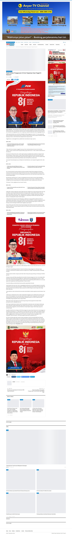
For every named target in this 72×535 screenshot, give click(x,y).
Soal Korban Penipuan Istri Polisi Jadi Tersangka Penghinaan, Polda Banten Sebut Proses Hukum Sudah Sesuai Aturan (15, 145)
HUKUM (46, 44)
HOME (22, 44)
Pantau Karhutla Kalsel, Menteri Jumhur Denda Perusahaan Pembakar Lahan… (58, 121)
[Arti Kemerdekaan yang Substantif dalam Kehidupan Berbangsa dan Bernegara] (20, 479)
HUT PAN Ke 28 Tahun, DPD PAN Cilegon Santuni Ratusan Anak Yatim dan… (59, 132)
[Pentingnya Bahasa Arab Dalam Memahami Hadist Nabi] (51, 503)
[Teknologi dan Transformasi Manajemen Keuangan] (36, 447)
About (16, 42)
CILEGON (21, 399)
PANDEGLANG (50, 99)
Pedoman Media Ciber (35, 42)
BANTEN (26, 44)
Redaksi (22, 42)
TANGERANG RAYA (9, 71)
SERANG (9, 399)
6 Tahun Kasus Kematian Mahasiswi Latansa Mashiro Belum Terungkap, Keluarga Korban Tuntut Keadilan (16, 167)
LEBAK (34, 399)
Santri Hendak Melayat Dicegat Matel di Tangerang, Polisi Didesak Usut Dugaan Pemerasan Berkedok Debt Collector (16, 213)
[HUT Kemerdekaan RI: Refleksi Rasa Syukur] (51, 479)
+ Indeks (30, 42)
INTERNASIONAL (41, 44)
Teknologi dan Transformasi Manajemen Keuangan (16, 465)
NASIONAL (58, 44)
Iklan (19, 42)
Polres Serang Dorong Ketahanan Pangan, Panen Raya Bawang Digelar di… (59, 126)
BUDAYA (34, 44)
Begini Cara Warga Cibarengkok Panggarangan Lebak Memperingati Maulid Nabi (36, 391)
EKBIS (30, 44)
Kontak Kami (26, 42)
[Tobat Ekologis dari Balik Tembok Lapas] (20, 503)
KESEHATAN (52, 44)
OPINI (7, 430)
